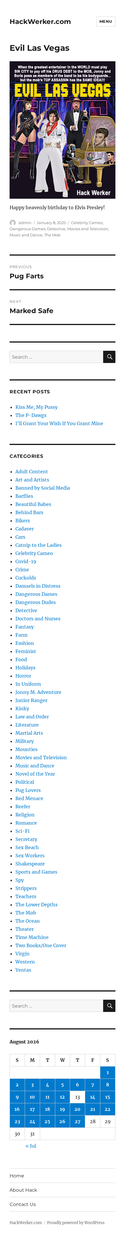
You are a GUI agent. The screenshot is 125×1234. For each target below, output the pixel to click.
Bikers (22, 520)
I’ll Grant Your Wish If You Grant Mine (59, 423)
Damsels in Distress (37, 586)
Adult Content (31, 471)
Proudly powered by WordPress (76, 1222)
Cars (20, 537)
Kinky (22, 708)
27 (78, 1121)
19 (62, 1109)
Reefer (22, 806)
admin (25, 222)
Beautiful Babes (33, 504)
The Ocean (27, 921)
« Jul (31, 1146)
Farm (21, 635)
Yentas (23, 970)
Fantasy (24, 627)
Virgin (22, 954)
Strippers (26, 888)
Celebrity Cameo (87, 222)
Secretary (26, 839)
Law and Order (32, 717)
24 (32, 1121)
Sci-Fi (22, 831)
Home (17, 1176)
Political (24, 782)
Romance (26, 823)
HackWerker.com (40, 22)
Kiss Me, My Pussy (36, 407)
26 (62, 1121)
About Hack (23, 1190)
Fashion (24, 643)
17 (32, 1109)
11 (47, 1097)
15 (107, 1097)
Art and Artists (32, 480)
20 (77, 1109)
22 (107, 1109)
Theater (24, 929)
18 (47, 1109)
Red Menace (29, 798)
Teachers (25, 896)
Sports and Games (36, 872)
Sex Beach (27, 847)
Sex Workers (29, 855)
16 (17, 1109)
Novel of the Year (35, 774)
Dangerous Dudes (35, 602)
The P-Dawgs (31, 415)
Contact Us (23, 1204)
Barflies (24, 496)
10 (32, 1097)
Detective (56, 228)
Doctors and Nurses (37, 619)
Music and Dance (26, 235)
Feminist (25, 651)
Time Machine (32, 937)
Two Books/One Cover (40, 945)
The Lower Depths (36, 904)
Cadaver (24, 529)
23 (17, 1121)
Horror (23, 676)
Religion (25, 815)
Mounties (26, 749)
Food (21, 659)
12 (62, 1097)
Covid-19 (25, 561)
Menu (105, 21)
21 (92, 1109)
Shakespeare (30, 864)
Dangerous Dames (27, 228)
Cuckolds (25, 578)
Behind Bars (29, 512)
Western (25, 962)
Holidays (25, 668)
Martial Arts (29, 733)
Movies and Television (87, 228)
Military (24, 741)
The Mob (52, 235)
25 (47, 1121)
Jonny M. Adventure (38, 692)
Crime (22, 570)
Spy (19, 880)
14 (92, 1097)
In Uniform (28, 684)
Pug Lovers (28, 790)
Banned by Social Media (42, 488)
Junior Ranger (31, 700)
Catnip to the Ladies (38, 545)
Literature (27, 725)
